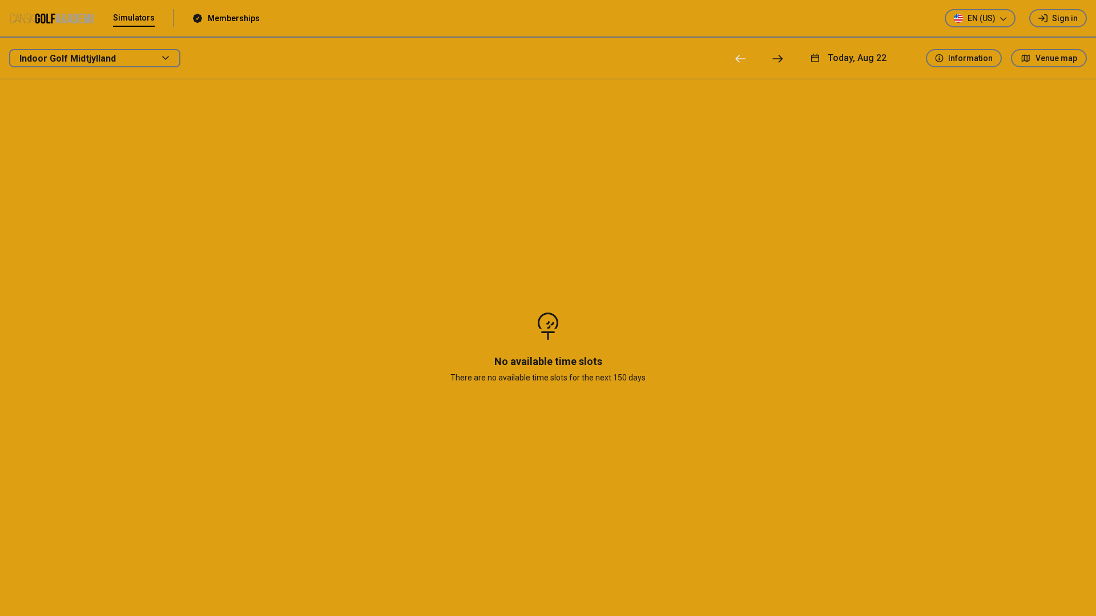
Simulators (134, 17)
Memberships (234, 18)
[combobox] (94, 58)
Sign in (1065, 18)
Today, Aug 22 (857, 57)
